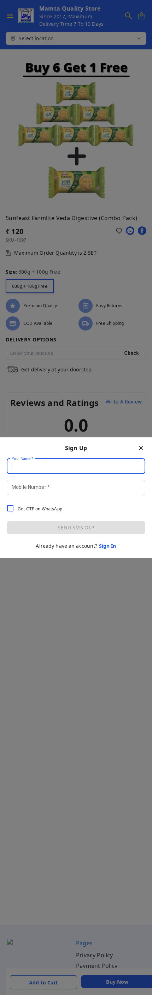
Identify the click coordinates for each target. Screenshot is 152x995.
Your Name (23, 458)
